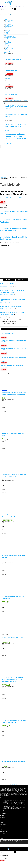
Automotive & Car (9, 36)
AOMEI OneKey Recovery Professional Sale (13, 802)
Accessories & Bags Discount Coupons (9, 197)
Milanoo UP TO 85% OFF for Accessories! (11, 333)
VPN (6, 49)
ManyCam (13, 81)
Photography (8, 45)
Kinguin (7, 27)
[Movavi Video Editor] (13, 89)
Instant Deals (8, 26)
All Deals (2, 815)
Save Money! (3, 824)
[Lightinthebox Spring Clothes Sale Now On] (11, 208)
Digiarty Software (9, 21)
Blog (4, 102)
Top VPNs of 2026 (7, 143)
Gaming (7, 41)
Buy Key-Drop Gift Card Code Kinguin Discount (12, 306)
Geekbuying (4, 352)
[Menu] (0, 145)
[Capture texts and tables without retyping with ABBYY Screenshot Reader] (14, 131)
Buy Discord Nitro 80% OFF (7, 283)
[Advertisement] (14, 162)
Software (7, 47)
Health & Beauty (9, 42)
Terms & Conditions (4, 833)
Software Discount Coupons (7, 303)
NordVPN (7, 30)
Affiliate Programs (5, 316)
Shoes (7, 46)
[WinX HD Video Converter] (14, 54)
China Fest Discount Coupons (8, 323)
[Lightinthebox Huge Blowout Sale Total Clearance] (12, 234)
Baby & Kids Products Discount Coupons (10, 319)
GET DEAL (2, 201)
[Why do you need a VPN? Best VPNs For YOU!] (14, 121)
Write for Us (3, 836)
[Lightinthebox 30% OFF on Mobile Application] (11, 217)
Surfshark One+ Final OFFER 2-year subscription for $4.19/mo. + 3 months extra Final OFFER (13, 679)
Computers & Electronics (11, 40)
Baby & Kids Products (10, 37)
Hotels (7, 43)
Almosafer (3, 361)
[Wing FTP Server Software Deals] (11, 111)
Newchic (7, 29)
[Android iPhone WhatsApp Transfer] (14, 103)
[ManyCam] (10, 76)
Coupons (5, 19)
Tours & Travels (9, 48)
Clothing (7, 38)
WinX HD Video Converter (13, 59)
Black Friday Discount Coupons (8, 321)
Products (5, 52)
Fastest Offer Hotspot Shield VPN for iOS (12, 803)
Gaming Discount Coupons (6, 286)
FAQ (1, 829)
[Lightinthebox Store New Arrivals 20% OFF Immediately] (14, 225)
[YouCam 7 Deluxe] (12, 65)
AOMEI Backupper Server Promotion (11, 808)
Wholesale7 (4, 368)
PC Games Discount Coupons (7, 308)
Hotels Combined (9, 25)
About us (2, 826)
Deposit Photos (9, 20)
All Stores (7, 33)
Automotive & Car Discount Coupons (9, 317)
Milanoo (3, 336)
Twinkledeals (3, 177)
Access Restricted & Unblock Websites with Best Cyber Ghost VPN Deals (14, 805)
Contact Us (2, 838)
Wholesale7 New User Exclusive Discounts (12, 365)
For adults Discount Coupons (7, 294)
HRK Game (8, 24)
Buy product (10, 63)
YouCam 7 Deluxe (11, 70)
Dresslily (7, 23)
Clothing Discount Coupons (8, 325)
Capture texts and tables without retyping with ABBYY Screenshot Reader (16, 136)
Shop (1, 822)
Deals (4, 35)
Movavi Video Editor (11, 94)
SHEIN (7, 31)
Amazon (7, 130)
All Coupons (3, 813)
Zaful (6, 32)
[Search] (15, 9)
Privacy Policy (3, 831)
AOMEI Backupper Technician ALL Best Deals (12, 312)
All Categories (8, 51)
